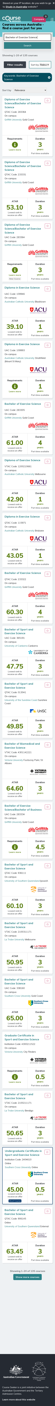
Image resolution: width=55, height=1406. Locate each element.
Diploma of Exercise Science (22, 460)
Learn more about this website (18, 1399)
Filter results (15, 64)
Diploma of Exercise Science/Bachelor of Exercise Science (23, 103)
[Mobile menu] (52, 20)
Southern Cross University (18, 996)
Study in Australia (16, 6)
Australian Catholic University (19, 301)
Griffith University (13, 119)
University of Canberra (16, 646)
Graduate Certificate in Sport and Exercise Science (22, 1037)
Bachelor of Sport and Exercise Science (19, 631)
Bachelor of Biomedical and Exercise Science (23, 745)
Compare (39, 19)
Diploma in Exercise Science (22, 287)
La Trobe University (14, 939)
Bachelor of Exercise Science (23, 403)
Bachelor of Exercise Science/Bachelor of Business (23, 807)
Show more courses (27, 1277)
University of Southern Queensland (22, 881)
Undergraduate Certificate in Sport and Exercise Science (23, 1152)
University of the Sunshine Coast (21, 700)
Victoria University (14, 760)
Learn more (15, 149)
